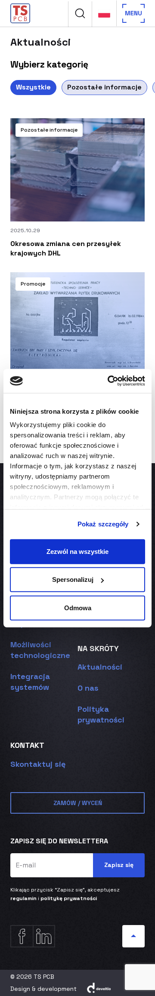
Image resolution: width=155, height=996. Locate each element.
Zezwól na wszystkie (77, 551)
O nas (88, 688)
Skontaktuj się (37, 764)
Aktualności (100, 667)
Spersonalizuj (72, 579)
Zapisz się (118, 865)
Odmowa (77, 607)
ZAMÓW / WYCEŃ (77, 803)
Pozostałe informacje (104, 87)
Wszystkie (33, 87)
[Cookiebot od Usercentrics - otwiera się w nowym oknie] (109, 381)
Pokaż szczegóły (103, 524)
